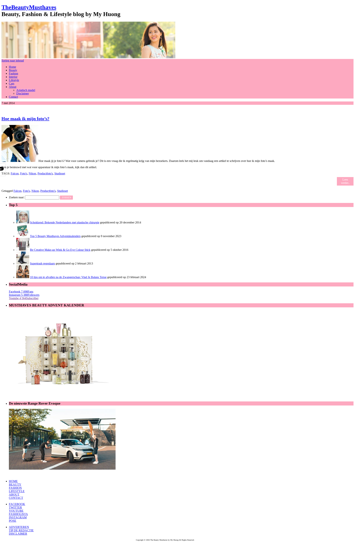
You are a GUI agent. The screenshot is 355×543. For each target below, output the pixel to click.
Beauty (13, 70)
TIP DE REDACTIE (21, 530)
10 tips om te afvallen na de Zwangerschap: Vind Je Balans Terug (68, 277)
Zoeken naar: (16, 197)
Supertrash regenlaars (42, 263)
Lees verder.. (345, 181)
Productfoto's (45, 173)
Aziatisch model (25, 90)
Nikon (32, 173)
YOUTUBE (16, 510)
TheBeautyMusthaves (28, 7)
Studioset (59, 173)
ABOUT (14, 494)
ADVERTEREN (19, 527)
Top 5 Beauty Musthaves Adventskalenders (55, 236)
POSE (12, 520)
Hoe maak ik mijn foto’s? (25, 118)
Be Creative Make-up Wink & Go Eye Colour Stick (60, 249)
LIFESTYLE (17, 491)
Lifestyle (14, 80)
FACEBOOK (17, 504)
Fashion (13, 73)
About (12, 86)
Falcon (15, 173)
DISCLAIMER (18, 533)
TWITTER (15, 507)
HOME (13, 481)
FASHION (15, 487)
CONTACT (16, 497)
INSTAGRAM (18, 517)
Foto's (23, 173)
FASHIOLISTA (18, 514)
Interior (13, 76)
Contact (13, 96)
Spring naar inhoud (12, 60)
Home (12, 66)
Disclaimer (22, 93)
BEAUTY (15, 484)
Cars (11, 83)
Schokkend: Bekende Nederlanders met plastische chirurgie (64, 222)
